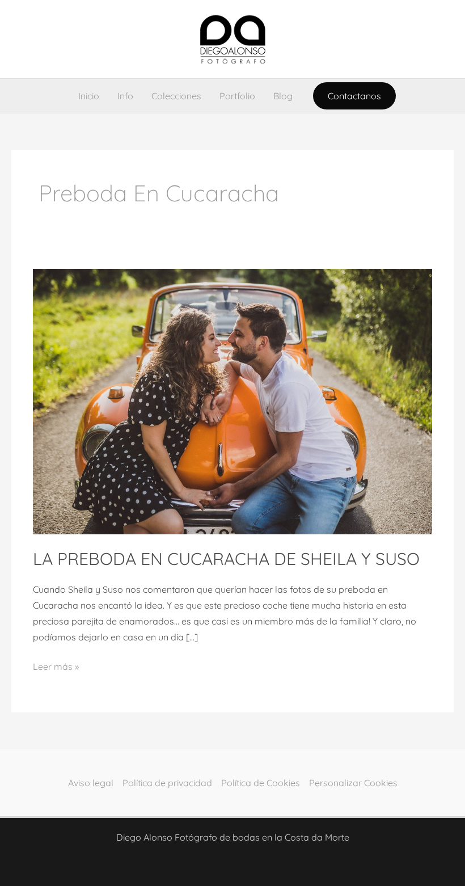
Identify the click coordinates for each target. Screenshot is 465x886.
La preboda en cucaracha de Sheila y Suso (226, 558)
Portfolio (237, 96)
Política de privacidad (167, 782)
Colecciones (176, 96)
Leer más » (56, 665)
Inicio (88, 96)
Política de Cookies (260, 782)
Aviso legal (90, 782)
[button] (354, 95)
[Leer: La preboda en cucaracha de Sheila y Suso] (232, 400)
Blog (283, 96)
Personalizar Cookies (353, 782)
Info (125, 96)
